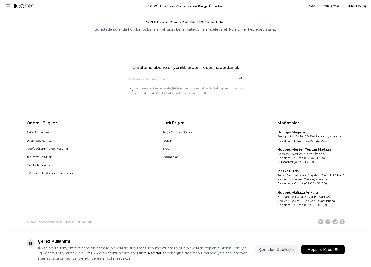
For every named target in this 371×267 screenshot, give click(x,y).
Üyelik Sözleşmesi (39, 140)
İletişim (167, 140)
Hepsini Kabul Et (323, 249)
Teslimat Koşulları (39, 157)
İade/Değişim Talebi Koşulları (48, 148)
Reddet (155, 253)
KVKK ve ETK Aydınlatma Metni (50, 173)
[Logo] (23, 6)
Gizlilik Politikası (38, 165)
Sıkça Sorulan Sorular (178, 132)
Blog (165, 148)
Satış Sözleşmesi (38, 132)
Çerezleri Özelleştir (276, 249)
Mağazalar (170, 157)
